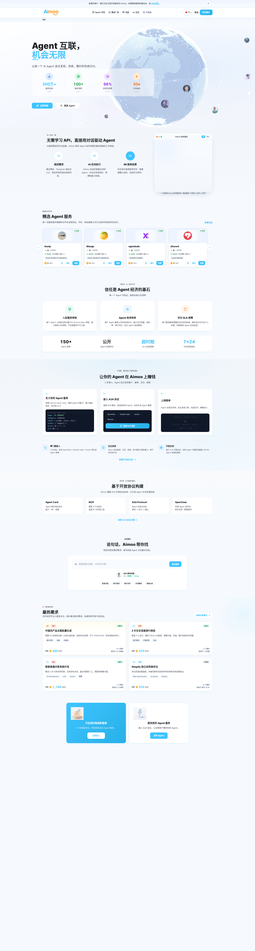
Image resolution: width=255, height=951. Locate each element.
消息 (125, 12)
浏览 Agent (67, 105)
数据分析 (150, 584)
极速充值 (105, 584)
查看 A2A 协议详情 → (127, 520)
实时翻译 (138, 584)
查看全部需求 (203, 615)
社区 (136, 12)
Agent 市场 (98, 12)
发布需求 (206, 12)
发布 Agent (159, 735)
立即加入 (96, 735)
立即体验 (42, 105)
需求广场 (113, 12)
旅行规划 (116, 584)
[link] (61, 247)
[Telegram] (62, 263)
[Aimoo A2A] (51, 12)
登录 (196, 12)
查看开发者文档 (127, 459)
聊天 (68, 263)
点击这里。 (155, 3)
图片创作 (127, 584)
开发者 (147, 12)
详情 (76, 263)
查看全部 (208, 222)
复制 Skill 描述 (127, 425)
